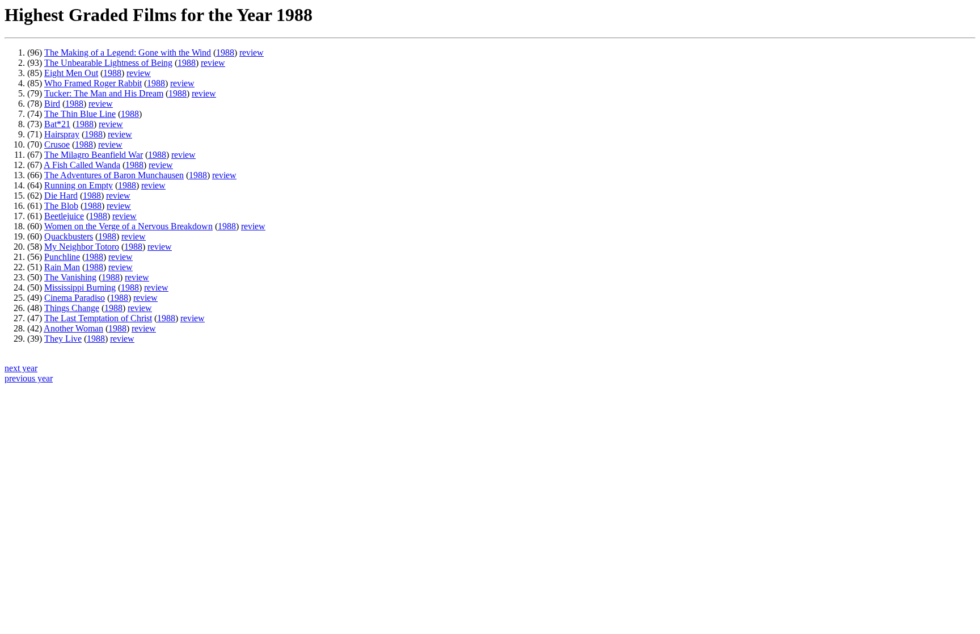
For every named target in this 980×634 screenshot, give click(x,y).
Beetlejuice (64, 216)
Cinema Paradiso (74, 298)
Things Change (71, 308)
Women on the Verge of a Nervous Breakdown (128, 226)
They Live (63, 338)
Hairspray (61, 134)
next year (21, 368)
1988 (225, 52)
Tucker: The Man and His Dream (103, 93)
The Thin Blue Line (80, 114)
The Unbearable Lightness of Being (108, 63)
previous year (29, 378)
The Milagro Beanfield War (93, 154)
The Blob (61, 206)
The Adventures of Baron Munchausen (114, 175)
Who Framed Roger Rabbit (93, 83)
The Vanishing (70, 277)
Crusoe (57, 144)
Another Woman (73, 328)
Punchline (62, 257)
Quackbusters (68, 236)
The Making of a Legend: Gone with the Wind (127, 52)
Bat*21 (57, 124)
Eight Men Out (71, 73)
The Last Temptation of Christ (98, 318)
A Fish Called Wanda (82, 165)
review (251, 52)
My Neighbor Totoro (81, 246)
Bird (52, 103)
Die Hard (61, 195)
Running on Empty (78, 185)
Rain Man (62, 267)
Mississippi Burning (80, 287)
